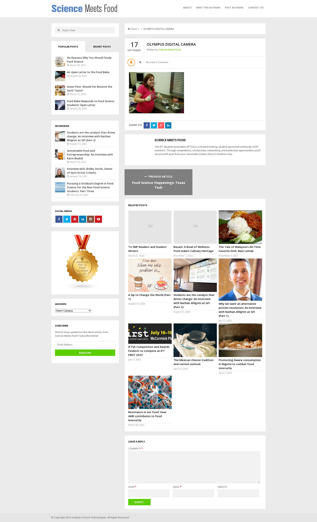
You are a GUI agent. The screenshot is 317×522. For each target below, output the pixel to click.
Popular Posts (68, 46)
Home (134, 28)
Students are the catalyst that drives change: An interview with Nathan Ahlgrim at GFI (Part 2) (91, 136)
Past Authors (234, 7)
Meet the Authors (208, 7)
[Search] (58, 30)
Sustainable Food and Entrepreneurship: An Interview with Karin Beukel (90, 154)
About (187, 7)
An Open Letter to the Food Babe (88, 72)
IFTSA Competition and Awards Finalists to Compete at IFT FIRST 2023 (149, 351)
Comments (135, 448)
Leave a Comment (158, 62)
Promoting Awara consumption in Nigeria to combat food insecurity (240, 364)
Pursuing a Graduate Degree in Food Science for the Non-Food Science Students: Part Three (90, 187)
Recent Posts (102, 46)
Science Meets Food (170, 49)
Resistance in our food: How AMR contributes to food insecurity (147, 416)
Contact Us (256, 7)
